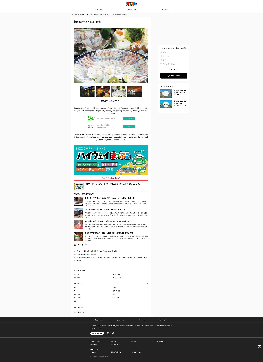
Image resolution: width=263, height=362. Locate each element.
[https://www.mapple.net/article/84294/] (78, 209)
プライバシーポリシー (158, 341)
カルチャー (165, 10)
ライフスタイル (116, 277)
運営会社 (113, 341)
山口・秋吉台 (103, 14)
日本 (78, 14)
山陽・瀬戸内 (94, 14)
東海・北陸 (77, 294)
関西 (113, 294)
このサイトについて (96, 341)
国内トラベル (98, 10)
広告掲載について (116, 344)
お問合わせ (93, 344)
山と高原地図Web (116, 352)
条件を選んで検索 (174, 75)
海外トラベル (132, 10)
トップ (74, 14)
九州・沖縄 (115, 297)
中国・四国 (84, 14)
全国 (75, 287)
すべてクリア (174, 69)
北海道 (114, 287)
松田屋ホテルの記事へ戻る (111, 100)
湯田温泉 (115, 14)
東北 (75, 291)
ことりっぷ (93, 352)
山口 (109, 14)
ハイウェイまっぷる (137, 352)
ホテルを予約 (129, 118)
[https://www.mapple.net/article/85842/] (78, 221)
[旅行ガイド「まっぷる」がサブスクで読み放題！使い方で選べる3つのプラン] (79, 186)
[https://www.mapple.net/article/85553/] (78, 198)
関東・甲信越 (116, 291)
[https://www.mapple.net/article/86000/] (78, 233)
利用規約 (134, 341)
